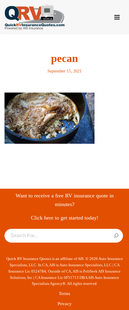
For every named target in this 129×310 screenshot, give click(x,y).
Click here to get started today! (64, 218)
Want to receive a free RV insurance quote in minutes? (65, 200)
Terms (64, 293)
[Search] (116, 236)
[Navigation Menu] (117, 17)
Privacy (65, 303)
